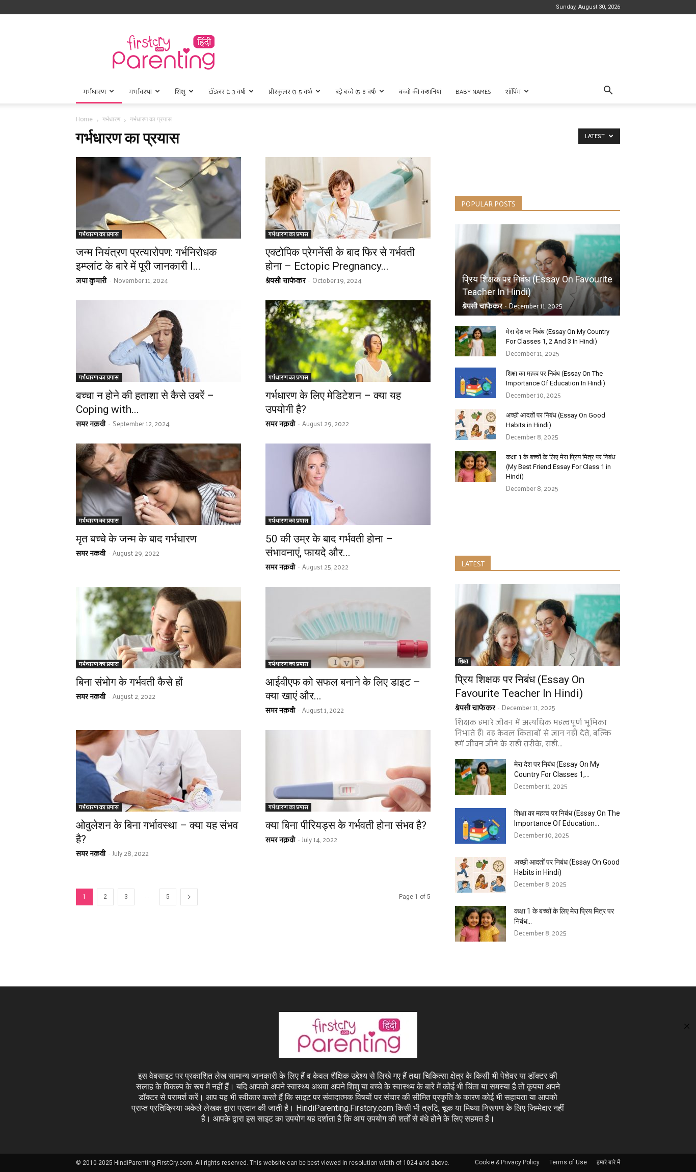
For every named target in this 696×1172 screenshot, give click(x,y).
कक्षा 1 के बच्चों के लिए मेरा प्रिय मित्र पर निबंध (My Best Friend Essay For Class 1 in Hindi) (560, 466)
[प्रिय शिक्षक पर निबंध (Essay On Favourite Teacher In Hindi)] (537, 270)
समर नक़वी (91, 423)
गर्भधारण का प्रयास (99, 234)
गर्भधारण (94, 91)
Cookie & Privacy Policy (507, 1162)
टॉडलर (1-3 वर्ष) (227, 91)
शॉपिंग (513, 91)
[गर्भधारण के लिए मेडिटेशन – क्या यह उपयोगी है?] (348, 341)
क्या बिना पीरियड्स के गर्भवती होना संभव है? (345, 825)
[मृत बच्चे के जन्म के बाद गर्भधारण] (158, 484)
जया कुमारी (91, 280)
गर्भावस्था (140, 91)
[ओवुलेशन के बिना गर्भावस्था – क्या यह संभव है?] (158, 771)
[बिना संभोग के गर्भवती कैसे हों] (158, 627)
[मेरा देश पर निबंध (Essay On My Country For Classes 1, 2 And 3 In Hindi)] (475, 341)
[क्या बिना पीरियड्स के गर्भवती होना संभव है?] (348, 771)
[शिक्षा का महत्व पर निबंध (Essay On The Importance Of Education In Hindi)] (475, 383)
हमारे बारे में (608, 1162)
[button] (608, 91)
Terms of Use (568, 1162)
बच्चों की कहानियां (420, 91)
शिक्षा (463, 661)
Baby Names (473, 91)
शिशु (180, 91)
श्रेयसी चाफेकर (285, 280)
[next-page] (189, 897)
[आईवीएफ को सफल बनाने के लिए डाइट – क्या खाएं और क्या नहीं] (348, 627)
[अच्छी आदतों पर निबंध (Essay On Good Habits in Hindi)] (475, 424)
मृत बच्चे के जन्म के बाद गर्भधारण (136, 539)
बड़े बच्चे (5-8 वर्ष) (355, 91)
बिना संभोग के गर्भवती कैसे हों (129, 682)
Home (84, 119)
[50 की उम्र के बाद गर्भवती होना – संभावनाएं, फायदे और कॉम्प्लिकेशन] (348, 484)
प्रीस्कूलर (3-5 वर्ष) (290, 91)
